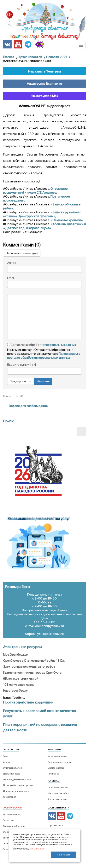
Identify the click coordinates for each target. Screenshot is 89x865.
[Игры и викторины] (39, 44)
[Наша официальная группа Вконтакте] (7, 44)
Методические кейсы (58, 793)
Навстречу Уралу (15, 690)
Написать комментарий (22, 253)
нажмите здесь (37, 848)
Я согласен (63, 854)
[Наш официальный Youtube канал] (18, 44)
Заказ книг (9, 820)
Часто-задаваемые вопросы (17, 779)
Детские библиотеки (58, 787)
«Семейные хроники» (67, 220)
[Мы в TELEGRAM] (28, 44)
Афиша (7, 762)
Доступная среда (11, 773)
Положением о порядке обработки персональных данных (43, 356)
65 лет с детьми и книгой (20, 678)
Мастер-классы (56, 768)
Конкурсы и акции (57, 799)
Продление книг (11, 814)
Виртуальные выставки (60, 762)
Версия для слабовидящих (28, 406)
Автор (11, 263)
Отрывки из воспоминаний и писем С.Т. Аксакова (35, 190)
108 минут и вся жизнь (18, 684)
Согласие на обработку (43, 345)
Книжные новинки (57, 756)
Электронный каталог (14, 826)
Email (10, 278)
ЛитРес (7, 837)
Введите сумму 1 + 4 (21, 365)
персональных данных (60, 345)
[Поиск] (81, 431)
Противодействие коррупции (18, 785)
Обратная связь (55, 825)
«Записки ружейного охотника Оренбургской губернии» (42, 214)
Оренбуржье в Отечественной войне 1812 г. (34, 660)
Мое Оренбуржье (15, 654)
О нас (6, 756)
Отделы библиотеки (13, 768)
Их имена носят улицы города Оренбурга (32, 672)
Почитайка (53, 773)
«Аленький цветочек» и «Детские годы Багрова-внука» (44, 226)
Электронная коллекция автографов (29, 666)
